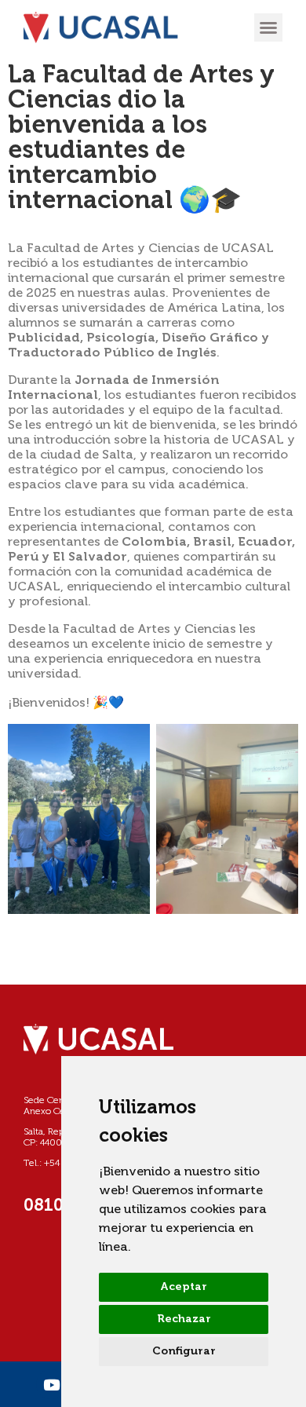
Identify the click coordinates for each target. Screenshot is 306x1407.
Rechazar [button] (184, 1319)
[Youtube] (51, 1384)
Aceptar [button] (183, 1286)
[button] (268, 27)
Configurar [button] (184, 1351)
